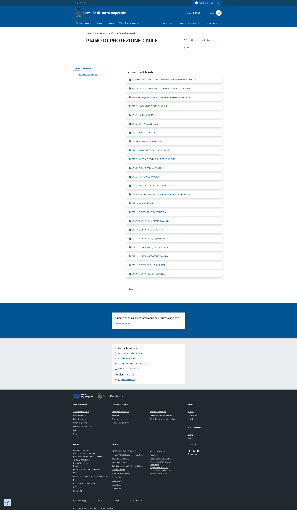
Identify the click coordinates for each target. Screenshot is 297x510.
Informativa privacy (157, 451)
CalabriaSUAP (117, 480)
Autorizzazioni (117, 415)
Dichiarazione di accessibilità (160, 458)
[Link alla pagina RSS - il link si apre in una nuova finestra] (199, 13)
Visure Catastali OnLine (121, 473)
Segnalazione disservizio (159, 467)
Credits (116, 500)
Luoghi (190, 434)
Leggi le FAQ (155, 464)
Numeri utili (77, 490)
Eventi (190, 438)
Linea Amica (116, 488)
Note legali (154, 454)
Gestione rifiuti (168, 23)
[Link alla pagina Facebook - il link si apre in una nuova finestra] (193, 13)
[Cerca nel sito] (218, 13)
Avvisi (190, 419)
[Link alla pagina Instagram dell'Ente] (193, 450)
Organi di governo (80, 422)
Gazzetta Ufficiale (118, 469)
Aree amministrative (81, 411)
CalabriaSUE (116, 484)
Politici (75, 430)
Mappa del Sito (136, 500)
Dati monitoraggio (80, 500)
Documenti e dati (79, 415)
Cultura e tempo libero (120, 422)
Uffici (75, 434)
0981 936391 (86, 459)
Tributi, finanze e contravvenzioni (162, 419)
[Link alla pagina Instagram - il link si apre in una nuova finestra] (196, 13)
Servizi (111, 23)
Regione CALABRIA (119, 462)
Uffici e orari (77, 487)
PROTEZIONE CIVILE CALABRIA (124, 451)
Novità (99, 23)
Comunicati (192, 415)
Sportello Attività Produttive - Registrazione (128, 454)
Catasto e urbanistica (120, 419)
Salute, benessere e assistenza (162, 415)
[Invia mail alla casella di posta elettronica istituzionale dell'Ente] (88, 469)
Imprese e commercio (158, 411)
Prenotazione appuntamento (161, 470)
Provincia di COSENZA (120, 458)
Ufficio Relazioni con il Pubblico (85, 483)
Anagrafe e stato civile (120, 411)
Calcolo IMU (116, 477)
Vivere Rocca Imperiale (129, 23)
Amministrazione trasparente (161, 461)
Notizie (191, 411)
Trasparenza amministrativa (189, 23)
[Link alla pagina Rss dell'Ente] (198, 450)
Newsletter (192, 454)
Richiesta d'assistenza (158, 473)
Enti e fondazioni (79, 419)
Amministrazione (83, 23)
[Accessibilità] (7, 503)
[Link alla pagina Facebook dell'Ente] (189, 450)
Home (88, 32)
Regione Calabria (81, 3)
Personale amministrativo (83, 426)
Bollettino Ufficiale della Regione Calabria (127, 466)
